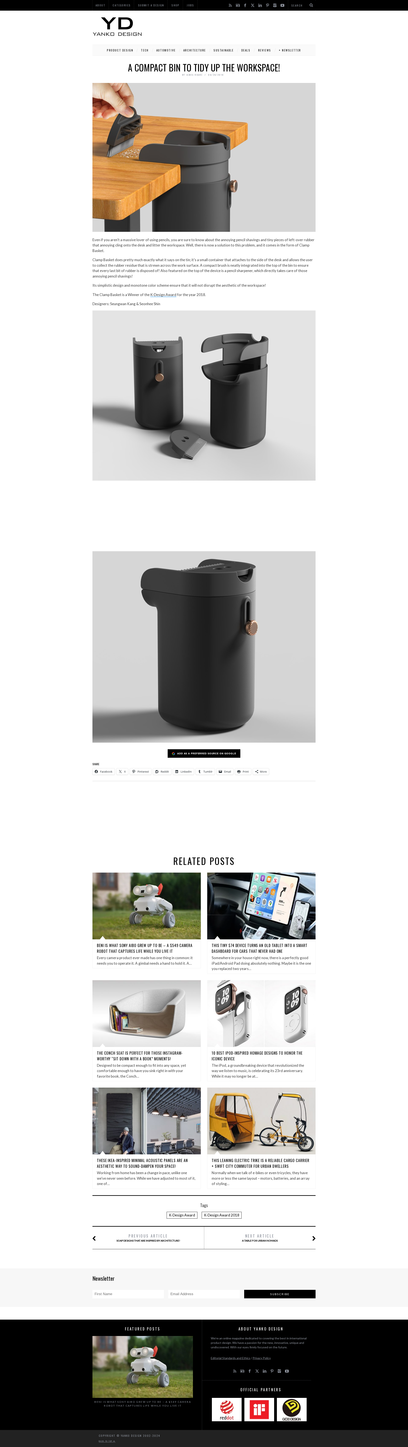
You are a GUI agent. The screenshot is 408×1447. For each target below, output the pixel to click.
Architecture (194, 50)
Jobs (190, 5)
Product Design (120, 50)
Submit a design (151, 5)
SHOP (175, 5)
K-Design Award (163, 294)
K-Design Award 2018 (221, 1215)
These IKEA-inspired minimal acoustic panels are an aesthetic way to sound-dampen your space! (142, 1163)
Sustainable (224, 50)
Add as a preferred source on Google (206, 753)
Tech (145, 50)
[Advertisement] (238, 26)
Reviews (264, 50)
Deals (246, 50)
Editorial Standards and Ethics (230, 1358)
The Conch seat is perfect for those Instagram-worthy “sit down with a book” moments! (140, 1055)
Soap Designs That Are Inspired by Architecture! (148, 1237)
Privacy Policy (262, 1358)
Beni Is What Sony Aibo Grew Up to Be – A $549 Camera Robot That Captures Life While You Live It (145, 948)
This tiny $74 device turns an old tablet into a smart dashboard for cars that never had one (259, 948)
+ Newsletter (290, 50)
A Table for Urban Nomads (260, 1237)
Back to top (106, 1441)
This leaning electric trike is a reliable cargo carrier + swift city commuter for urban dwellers (260, 1163)
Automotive (166, 50)
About (100, 5)
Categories (122, 5)
